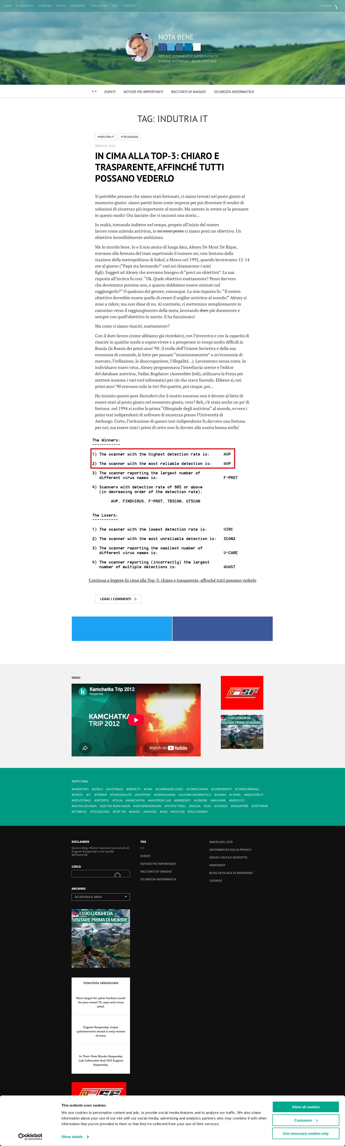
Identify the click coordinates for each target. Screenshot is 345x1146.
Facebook (162, 47)
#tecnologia (129, 136)
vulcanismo (199, 812)
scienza (222, 806)
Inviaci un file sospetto (228, 857)
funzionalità (122, 795)
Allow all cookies (306, 1107)
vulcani (178, 812)
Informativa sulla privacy (230, 850)
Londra (201, 800)
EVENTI (60, 6)
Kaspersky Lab (160, 800)
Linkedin (188, 47)
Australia (115, 789)
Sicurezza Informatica (234, 91)
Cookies (215, 881)
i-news (236, 795)
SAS (208, 806)
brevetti (134, 789)
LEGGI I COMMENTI (118, 599)
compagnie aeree (170, 789)
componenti (222, 789)
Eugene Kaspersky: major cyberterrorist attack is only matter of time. (101, 1031)
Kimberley (183, 800)
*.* (94, 91)
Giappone (144, 795)
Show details (72, 1137)
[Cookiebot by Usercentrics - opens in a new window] (30, 1136)
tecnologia (101, 812)
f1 (89, 795)
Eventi (109, 91)
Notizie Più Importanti (143, 91)
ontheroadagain (148, 806)
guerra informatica (196, 795)
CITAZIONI (45, 6)
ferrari (101, 795)
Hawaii (221, 795)
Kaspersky (217, 865)
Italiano (326, 6)
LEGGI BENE (78, 6)
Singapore (240, 806)
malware (219, 800)
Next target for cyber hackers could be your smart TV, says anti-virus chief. (100, 1002)
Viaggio (151, 812)
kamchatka (136, 800)
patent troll (176, 806)
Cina (149, 789)
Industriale (82, 800)
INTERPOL (102, 800)
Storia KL (80, 812)
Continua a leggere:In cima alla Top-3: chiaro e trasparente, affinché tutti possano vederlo (172, 580)
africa (98, 789)
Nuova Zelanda (85, 806)
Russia (196, 806)
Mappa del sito (221, 842)
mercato (238, 800)
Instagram (179, 47)
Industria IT (255, 795)
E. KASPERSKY (25, 6)
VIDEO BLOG (99, 6)
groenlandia (166, 795)
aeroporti (80, 789)
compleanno (198, 789)
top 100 (120, 812)
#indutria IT (106, 136)
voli (165, 812)
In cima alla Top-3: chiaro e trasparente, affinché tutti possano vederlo (159, 166)
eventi (78, 795)
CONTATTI (129, 6)
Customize (303, 1120)
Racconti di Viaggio (188, 91)
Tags (114, 6)
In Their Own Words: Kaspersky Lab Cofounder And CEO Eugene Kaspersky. (101, 1060)
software (260, 806)
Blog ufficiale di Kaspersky (231, 873)
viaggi (135, 812)
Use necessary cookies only (306, 1133)
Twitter (171, 47)
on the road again (116, 806)
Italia (118, 800)
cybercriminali (248, 789)
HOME (8, 6)
